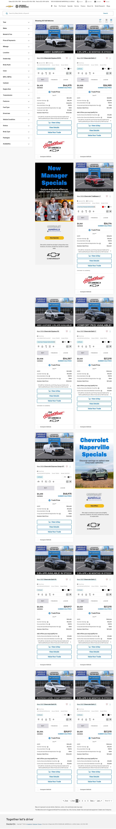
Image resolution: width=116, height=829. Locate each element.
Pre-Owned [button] (62, 6)
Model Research (100, 6)
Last (99, 801)
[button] (71, 39)
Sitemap (35, 824)
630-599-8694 (44, 1)
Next (92, 801)
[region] (54, 108)
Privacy (40, 824)
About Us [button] (90, 6)
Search (105, 13)
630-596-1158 (30, 1)
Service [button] (76, 6)
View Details (54, 127)
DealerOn (29, 824)
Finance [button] (83, 6)
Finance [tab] (54, 79)
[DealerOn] (11, 824)
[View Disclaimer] (53, 73)
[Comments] (67, 73)
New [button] (55, 6)
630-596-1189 (84, 824)
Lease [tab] (65, 79)
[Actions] (70, 58)
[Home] (51, 6)
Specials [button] (70, 6)
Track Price (55, 92)
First (66, 801)
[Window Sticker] (70, 73)
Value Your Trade (54, 132)
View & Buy (55, 123)
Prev (73, 801)
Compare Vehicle (45, 156)
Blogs (108, 6)
